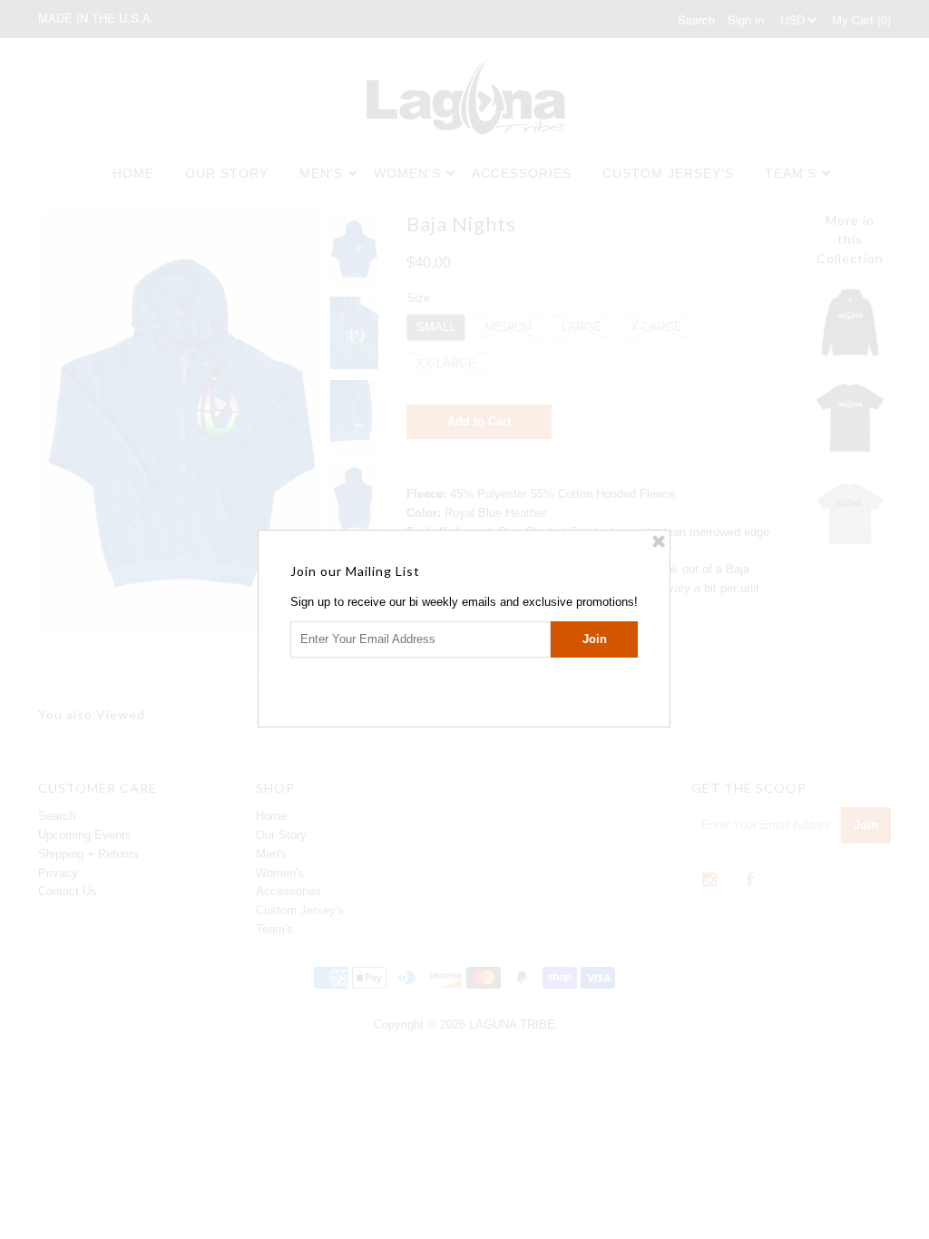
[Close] (659, 541)
